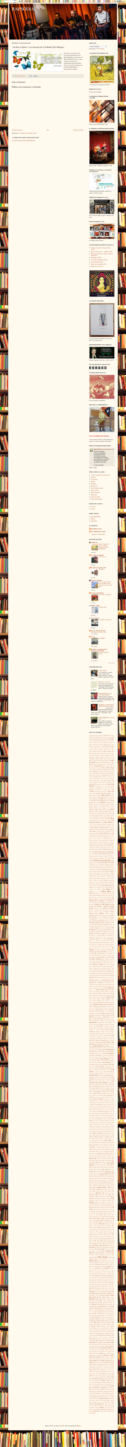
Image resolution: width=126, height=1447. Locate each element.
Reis (113, 1301)
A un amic (109, 749)
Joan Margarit (109, 1049)
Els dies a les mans (105, 944)
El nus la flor (110, 928)
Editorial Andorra (106, 909)
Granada (91, 1004)
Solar (108, 1344)
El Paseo (97, 930)
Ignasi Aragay (92, 1019)
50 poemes (110, 742)
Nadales (91, 1202)
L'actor (90, 1093)
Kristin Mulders (110, 1091)
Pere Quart (111, 1253)
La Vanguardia (109, 1115)
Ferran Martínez (101, 975)
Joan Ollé (98, 1051)
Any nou (102, 786)
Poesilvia (102, 1270)
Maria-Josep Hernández (101, 1164)
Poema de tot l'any (99, 1264)
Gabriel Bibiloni (98, 993)
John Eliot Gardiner (109, 1060)
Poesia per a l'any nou (104, 682)
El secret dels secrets (109, 933)
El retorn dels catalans (99, 933)
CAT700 (109, 846)
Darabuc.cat (94, 486)
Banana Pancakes (107, 799)
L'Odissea (100, 1099)
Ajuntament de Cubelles (99, 755)
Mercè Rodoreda (110, 1178)
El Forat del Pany (97, 924)
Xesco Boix (96, 1411)
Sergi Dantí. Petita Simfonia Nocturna (103, 1329)
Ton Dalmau (103, 1373)
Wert (99, 1405)
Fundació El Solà (109, 990)
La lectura (103, 1104)
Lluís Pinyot (92, 1146)
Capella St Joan (92, 829)
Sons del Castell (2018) (97, 262)
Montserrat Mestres (94, 1195)
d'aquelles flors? (106, 873)
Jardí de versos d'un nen (109, 1038)
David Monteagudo (103, 878)
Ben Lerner (96, 802)
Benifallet (102, 802)
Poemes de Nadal (95, 497)
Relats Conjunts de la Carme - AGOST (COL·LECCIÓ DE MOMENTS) (104, 546)
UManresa (109, 1382)
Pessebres (95, 1257)
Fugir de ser (92, 989)
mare (113, 1158)
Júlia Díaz (96, 1086)
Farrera (96, 973)
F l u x (93, 637)
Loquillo (106, 1147)
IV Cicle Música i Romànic (102, 1035)
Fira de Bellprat (98, 982)
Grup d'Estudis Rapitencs (108, 1004)
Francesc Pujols (111, 986)
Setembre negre (102, 607)
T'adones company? (105, 1357)
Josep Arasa (92, 1073)
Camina (101, 822)
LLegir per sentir (97, 1133)
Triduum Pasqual (97, 1378)
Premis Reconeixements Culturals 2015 (100, 1282)
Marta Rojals (102, 1173)
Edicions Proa (92, 909)
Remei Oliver (97, 1302)
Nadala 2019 (105, 1200)
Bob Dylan (102, 813)
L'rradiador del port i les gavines (96, 1100)
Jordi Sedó (103, 1069)
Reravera (108, 1302)
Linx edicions (98, 1131)
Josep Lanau (111, 1073)
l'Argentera (100, 1095)
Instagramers (111, 1028)
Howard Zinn (98, 1015)
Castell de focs (106, 842)
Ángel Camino (102, 773)
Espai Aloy (104, 966)
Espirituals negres (98, 968)
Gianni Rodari (110, 997)
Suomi (101, 1355)
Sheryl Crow (92, 1337)
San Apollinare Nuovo (109, 1317)
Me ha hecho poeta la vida (103, 1176)
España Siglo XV (110, 966)
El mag (111, 924)
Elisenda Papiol (97, 942)
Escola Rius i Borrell (109, 964)
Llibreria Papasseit (96, 1138)
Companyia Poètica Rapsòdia (101, 860)
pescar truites (111, 1254)
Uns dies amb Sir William (99, 1389)
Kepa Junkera (103, 1090)
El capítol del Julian (108, 919)
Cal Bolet (106, 818)
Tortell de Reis (102, 1375)
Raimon (97, 1293)
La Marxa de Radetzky (97, 1109)
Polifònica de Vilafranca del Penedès (98, 1271)
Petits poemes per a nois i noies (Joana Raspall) (105, 694)
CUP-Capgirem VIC (98, 873)
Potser (90, 1275)
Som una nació (92, 1346)
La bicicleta (105, 1100)
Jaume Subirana (98, 1046)
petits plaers (96, 1259)
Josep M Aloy (93, 1075)
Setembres (96, 1335)
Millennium (95, 1185)
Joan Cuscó (98, 1048)
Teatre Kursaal (93, 1364)
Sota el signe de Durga (99, 1349)
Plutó (90, 1264)
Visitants (112, 1400)
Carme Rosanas (92, 835)
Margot (90, 1160)
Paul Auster (103, 1242)
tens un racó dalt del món (98, 631)
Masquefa (91, 1175)
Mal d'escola (94, 1153)
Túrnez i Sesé (105, 1380)
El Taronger (97, 937)
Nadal (112, 1198)
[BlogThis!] (31, 76)
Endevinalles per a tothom (105, 957)
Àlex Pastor (108, 762)
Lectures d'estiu (96, 1124)
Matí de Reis (96, 1175)
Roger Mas (100, 1310)
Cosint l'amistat (102, 670)
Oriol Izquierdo (103, 1231)
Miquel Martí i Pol (104, 1187)
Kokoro (91, 1091)
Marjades (91, 1171)
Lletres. (90, 1135)
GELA (93, 995)
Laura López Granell (97, 1120)
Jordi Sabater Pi (96, 1069)
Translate (101, 49)
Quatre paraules (101, 1288)
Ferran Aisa (94, 975)
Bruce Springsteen (100, 817)
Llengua (104, 1133)
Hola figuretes (111, 1011)
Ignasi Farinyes (107, 1019)
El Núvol (93, 507)
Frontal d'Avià (100, 988)
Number (98, 1220)
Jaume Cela (102, 1044)
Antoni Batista (104, 780)
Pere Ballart (111, 1249)
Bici (103, 809)
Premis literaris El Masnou (102, 1281)
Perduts (107, 1249)
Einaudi (96, 915)
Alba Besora (92, 759)
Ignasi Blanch (100, 1019)
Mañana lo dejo (101, 1153)
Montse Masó (104, 1191)
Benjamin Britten (110, 802)
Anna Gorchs (111, 775)
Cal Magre (111, 818)
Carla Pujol (103, 829)
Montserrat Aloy (100, 1193)
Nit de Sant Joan (96, 1209)
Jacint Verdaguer (97, 1037)
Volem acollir (92, 1402)
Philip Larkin (93, 1261)
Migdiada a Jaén (110, 1182)
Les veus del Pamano (106, 1129)
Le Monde (111, 1120)
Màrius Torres (111, 1169)
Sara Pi (105, 1324)
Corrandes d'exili (105, 867)
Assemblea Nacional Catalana (103, 793)
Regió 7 (101, 1301)
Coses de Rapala (96, 869)
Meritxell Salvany (93, 1180)
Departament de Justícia (101, 884)
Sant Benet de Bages (94, 1319)
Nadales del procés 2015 (108, 1202)
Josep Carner (98, 1073)
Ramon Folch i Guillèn (105, 1293)
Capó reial (98, 829)
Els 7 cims (110, 942)
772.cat (101, 746)
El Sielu (102, 935)
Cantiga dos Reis (103, 827)
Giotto (112, 999)
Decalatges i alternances (109, 880)
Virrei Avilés (106, 1400)
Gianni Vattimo (92, 999)
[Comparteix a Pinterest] (37, 76)
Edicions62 (98, 909)
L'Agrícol (95, 1093)
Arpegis (105, 789)
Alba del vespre (99, 759)
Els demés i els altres (96, 944)
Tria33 (90, 1378)
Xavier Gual (108, 1409)
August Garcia (105, 795)
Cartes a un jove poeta (94, 838)
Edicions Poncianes (108, 908)
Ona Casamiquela (101, 1229)
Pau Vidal (96, 1242)
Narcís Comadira (99, 1204)
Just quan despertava (96, 1088)
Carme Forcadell (96, 833)
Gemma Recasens (107, 995)
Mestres (99, 1180)
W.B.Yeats (91, 1404)
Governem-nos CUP (93, 1002)
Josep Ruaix (95, 1081)
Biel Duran (107, 809)
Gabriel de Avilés (106, 993)
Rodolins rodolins (93, 1310)
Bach (102, 799)
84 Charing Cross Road (108, 746)
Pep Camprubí (105, 1243)
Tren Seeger (110, 1377)
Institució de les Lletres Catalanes (97, 1029)
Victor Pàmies (101, 1397)
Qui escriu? (108, 1289)
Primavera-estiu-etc (93, 1284)
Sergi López (94, 1331)
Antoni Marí (111, 780)
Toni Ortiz (109, 1373)
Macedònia (107, 1151)
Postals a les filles (93, 1273)
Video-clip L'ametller (109, 1396)
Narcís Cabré (92, 1204)
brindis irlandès (92, 817)
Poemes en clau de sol (109, 1264)
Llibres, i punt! (95, 605)
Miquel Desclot (93, 1187)
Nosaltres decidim (93, 1216)
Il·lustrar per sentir (104, 1020)
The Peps (109, 1366)
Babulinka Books (96, 799)
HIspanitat (91, 1011)
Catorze (93, 509)
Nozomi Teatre (92, 1220)
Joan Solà (103, 1055)
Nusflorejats (108, 1223)
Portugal (109, 1271)
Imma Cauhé (111, 1020)
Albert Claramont (107, 758)
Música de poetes (95, 492)
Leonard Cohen (95, 1126)
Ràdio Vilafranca (107, 1291)
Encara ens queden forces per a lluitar (105, 955)
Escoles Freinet (92, 966)
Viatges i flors (111, 1393)
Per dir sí (112, 1247)
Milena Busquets (110, 1184)
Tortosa (107, 1375)
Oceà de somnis (93, 1225)
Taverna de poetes (98, 1362)
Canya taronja (111, 827)
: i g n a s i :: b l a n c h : (98, 534)
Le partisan (91, 1122)
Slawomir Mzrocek (93, 1344)
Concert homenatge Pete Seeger (105, 862)
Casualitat (102, 845)
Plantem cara (103, 1262)
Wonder (102, 1407)
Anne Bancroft (95, 778)
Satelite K (109, 1324)
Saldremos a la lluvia (105, 1315)
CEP (94, 856)
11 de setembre (110, 739)
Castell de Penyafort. (109, 844)
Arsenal (109, 789)
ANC (99, 771)
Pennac (100, 1243)
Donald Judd (107, 895)
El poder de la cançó (100, 931)
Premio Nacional (104, 1279)
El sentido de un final (94, 935)
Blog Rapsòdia (105, 811)
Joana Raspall (104, 1059)
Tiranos (91, 1371)
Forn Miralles (96, 986)
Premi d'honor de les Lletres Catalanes (101, 1275)
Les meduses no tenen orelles (95, 1129)
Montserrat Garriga (110, 1193)
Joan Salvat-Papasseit (108, 1053)
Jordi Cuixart (92, 1066)
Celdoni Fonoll (106, 849)
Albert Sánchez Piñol (101, 762)
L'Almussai (99, 1093)
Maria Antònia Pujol (97, 1160)
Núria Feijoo (104, 1222)
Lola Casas (101, 1147)
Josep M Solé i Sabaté (106, 1077)
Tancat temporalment (102, 1358)
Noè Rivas (100, 1213)
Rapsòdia (92, 1299)
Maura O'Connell (93, 1176)
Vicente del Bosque (110, 1395)
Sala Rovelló (97, 1315)
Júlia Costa (91, 1086)
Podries (93, 1264)
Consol (107, 866)
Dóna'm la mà (100, 895)
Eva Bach (93, 971)
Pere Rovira (91, 1254)
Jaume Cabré (96, 1044)
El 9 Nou (104, 917)
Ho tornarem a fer (102, 1011)
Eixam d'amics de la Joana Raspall (106, 915)
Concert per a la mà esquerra (96, 864)
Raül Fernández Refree (108, 1299)
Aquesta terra (92, 788)
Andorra (102, 771)
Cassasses (91, 842)
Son (97, 1346)
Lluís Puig (98, 1146)
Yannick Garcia (110, 1411)
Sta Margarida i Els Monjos (98, 1351)
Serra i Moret (108, 1331)
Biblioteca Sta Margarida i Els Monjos (104, 808)
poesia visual (96, 1270)
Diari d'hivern (96, 893)
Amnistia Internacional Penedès (96, 769)
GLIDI (98, 1000)
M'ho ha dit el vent (100, 1151)
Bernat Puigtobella (110, 804)
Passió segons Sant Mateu (96, 1240)
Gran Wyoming (110, 1002)
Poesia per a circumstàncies (103, 1268)
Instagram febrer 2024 (94, 1028)
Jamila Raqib (92, 1038)
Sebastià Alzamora (96, 1326)
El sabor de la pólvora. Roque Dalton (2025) (100, 248)
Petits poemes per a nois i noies (107, 1259)
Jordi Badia (111, 1064)
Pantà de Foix (96, 1234)
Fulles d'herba (100, 990)
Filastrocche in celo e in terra (108, 977)
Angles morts (92, 775)
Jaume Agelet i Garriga (94, 1042)
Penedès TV (96, 1243)
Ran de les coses (99, 1297)
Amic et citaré (106, 766)
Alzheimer (91, 766)
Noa (97, 1213)
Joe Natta (103, 1060)
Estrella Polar (96, 970)
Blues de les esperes (95, 813)
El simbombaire (109, 935)
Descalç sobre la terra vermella (95, 885)
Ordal (90, 1231)
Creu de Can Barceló (109, 871)
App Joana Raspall (109, 786)
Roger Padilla (106, 1310)
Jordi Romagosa (102, 1068)
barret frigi (108, 800)
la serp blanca (95, 618)
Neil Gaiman (95, 1207)
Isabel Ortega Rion (106, 1033)
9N (112, 748)
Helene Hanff (99, 1010)
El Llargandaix (105, 924)
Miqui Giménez (96, 1189)
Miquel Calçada (110, 1185)
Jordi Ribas (95, 1068)
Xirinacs (105, 1411)
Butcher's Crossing (100, 818)
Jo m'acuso (111, 1046)
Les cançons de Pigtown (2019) (99, 260)
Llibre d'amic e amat (109, 1135)
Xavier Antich (95, 1409)
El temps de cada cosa (106, 937)
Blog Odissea (99, 811)
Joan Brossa (92, 1048)
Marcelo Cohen (100, 1158)
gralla (102, 1002)
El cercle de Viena (94, 922)
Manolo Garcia (103, 1155)
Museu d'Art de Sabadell (105, 1196)
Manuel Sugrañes (102, 1156)
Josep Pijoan (96, 1079)
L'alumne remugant (107, 1093)
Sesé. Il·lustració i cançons (98, 531)
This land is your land (102, 1367)
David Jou (96, 878)
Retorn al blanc (105, 1304)
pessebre (91, 1257)
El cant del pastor (100, 919)
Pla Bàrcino (97, 1262)
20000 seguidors (104, 740)
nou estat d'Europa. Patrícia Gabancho (105, 1216)
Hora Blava (92, 1015)
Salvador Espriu (96, 1317)
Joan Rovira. (99, 1053)
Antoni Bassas (97, 780)
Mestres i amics (93, 1182)
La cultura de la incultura (104, 1102)
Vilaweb (101, 1398)
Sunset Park (96, 1355)
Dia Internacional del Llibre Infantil (103, 887)
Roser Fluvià (108, 1311)
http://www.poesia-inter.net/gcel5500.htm (24, 140)
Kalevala (108, 1088)
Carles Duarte (92, 831)
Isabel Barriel (92, 1033)
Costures (112, 869)
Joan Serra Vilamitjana (95, 1055)
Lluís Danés (95, 1142)
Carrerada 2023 (92, 836)
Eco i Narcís (99, 899)
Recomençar (96, 1301)
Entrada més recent (17, 130)
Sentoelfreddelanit (93, 1328)
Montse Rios (92, 1193)
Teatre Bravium (110, 1362)
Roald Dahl (102, 1306)
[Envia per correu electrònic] (30, 76)
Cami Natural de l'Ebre (105, 820)
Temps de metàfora (96, 580)
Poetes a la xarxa (109, 1270)
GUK (96, 1008)
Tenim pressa (100, 1364)
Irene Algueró (111, 1031)
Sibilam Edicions (93, 1339)
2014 (109, 740)
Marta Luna (108, 1171)
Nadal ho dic (99, 1200)
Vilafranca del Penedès (94, 1398)
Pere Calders (92, 1251)
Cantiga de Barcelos (94, 827)
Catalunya (97, 847)
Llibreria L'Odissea (94, 1137)
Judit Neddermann (95, 516)
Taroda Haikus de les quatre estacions (99, 1360)
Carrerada (98, 835)
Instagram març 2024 (103, 1028)
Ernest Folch (98, 961)
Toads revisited (106, 1371)
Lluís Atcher (107, 1140)
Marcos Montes (107, 1158)
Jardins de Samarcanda (101, 1040)
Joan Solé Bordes (110, 1055)
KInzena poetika (110, 1090)
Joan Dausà (94, 521)
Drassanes (109, 897)
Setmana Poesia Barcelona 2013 (106, 1335)
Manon (108, 1155)
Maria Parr (102, 1162)
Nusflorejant (102, 1224)
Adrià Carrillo (97, 753)
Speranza (106, 1349)
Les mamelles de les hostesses (107, 1127)
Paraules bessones (108, 1234)
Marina (102, 1167)
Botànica (97, 815)
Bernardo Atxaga (93, 804)
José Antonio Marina (109, 1071)
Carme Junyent (104, 833)
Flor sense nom (97, 984)
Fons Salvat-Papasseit (107, 984)
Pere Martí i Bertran (98, 1253)
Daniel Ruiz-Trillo (95, 875)
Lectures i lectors (104, 1124)
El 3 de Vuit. (99, 917)
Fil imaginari (98, 977)
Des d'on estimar (110, 884)
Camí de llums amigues (94, 820)
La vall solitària (102, 1115)
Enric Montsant (105, 959)
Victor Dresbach (93, 1397)
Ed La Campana (99, 901)
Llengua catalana (110, 1133)
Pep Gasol (105, 1245)
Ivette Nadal (111, 1035)
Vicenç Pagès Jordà (95, 1395)
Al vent (112, 757)
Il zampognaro (96, 1020)
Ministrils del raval (103, 1185)
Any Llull (97, 786)
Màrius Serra (104, 1169)
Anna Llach (91, 776)
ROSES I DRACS (97, 1313)
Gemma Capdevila (99, 995)
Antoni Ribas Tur (110, 782)
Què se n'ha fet (102, 1289)
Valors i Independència (98, 1391)
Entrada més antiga (78, 130)
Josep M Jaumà (108, 1075)
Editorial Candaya (99, 911)
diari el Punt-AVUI (104, 893)
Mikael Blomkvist (102, 1184)
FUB (105, 988)
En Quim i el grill (96, 953)
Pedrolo (91, 1243)
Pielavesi (103, 1261)
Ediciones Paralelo (106, 902)
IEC (111, 1017)
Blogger (79, 1426)
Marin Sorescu (97, 1167)
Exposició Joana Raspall (105, 971)
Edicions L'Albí (98, 908)
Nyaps (112, 1223)
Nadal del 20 (92, 1200)
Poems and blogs (103, 1266)
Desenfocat (101, 569)
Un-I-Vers (97, 1386)
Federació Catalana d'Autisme (105, 973)
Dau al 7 (99, 876)
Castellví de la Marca (94, 846)
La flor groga (98, 1104)
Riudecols (97, 1306)
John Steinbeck (98, 1062)
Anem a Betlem (96, 773)
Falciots (112, 971)
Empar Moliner (97, 952)
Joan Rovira (92, 1053)
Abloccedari (100, 751)
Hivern (95, 1011)
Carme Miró (111, 833)
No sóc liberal (92, 1213)
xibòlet (101, 1411)
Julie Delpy (107, 1086)
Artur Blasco (98, 791)
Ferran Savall (108, 975)
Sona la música (102, 1346)
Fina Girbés (99, 980)
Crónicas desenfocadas (97, 593)
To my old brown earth (98, 1371)
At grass (95, 795)
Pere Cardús (98, 1251)
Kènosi (98, 1090)
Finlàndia (91, 982)
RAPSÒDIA (23, 9)
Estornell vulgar (110, 968)
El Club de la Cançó (104, 922)
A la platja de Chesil (101, 749)
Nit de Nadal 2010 (108, 1207)
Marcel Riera (92, 1158)
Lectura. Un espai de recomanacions (100, 475)
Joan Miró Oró (92, 1051)
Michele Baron (103, 1182)
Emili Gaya (103, 950)
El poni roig (109, 931)
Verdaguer (112, 1391)
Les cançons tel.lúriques (104, 1126)
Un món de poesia (100, 1384)
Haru (113, 1008)
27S (112, 740)
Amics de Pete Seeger (107, 768)
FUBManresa (110, 988)
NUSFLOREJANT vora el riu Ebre (106, 718)
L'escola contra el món (99, 1097)
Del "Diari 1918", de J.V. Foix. (98, 632)
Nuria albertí (92, 1222)
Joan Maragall (101, 1050)
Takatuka (112, 1357)
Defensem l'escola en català (95, 882)
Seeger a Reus (105, 1326)
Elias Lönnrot (106, 940)
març (107, 1156)
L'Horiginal (95, 1099)
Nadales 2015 (98, 1202)
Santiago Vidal (92, 1324)
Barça (93, 800)
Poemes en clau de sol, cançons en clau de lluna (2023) (102, 254)
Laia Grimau (98, 1119)
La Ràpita (106, 1113)
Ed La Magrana (108, 901)
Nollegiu (105, 1213)
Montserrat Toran (104, 1194)
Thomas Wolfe (92, 1369)
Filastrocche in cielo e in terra (96, 979)
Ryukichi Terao (105, 1313)
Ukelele (104, 1382)
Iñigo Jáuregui (99, 1024)
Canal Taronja (100, 824)
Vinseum (106, 1398)
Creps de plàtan (100, 871)
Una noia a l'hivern (104, 1386)
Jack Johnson (105, 1037)
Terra (106, 1364)
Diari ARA (106, 891)
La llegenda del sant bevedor (100, 1108)
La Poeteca (94, 1111)
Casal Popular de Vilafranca (108, 840)
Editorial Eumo (93, 913)
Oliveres (95, 1227)
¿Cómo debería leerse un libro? (96, 735)
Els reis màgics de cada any (104, 948)
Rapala (108, 1297)
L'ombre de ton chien (109, 1099)
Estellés (104, 968)
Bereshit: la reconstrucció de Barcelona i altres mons (99, 650)
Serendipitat (105, 1328)
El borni (108, 917)
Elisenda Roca (104, 942)
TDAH (104, 1362)
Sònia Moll (95, 1348)
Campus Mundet (107, 822)
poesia (109, 1266)
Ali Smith (107, 764)
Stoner (101, 1353)
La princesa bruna (100, 1113)
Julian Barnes (102, 1086)
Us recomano (108, 1389)
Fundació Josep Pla (93, 991)
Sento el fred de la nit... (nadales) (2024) (101, 251)
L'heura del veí (102, 556)
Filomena (91, 981)
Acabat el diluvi (107, 751)
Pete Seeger (103, 1256)
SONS (99, 1348)
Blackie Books (92, 811)
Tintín (98, 1369)
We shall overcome (107, 1404)
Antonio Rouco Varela (102, 784)
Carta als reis (111, 836)
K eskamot (103, 1088)
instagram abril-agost (109, 1026)
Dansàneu (109, 875)
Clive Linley (108, 858)
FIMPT (95, 980)
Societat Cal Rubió (102, 1344)
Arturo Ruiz (92, 793)
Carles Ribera (108, 831)
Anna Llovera (98, 777)
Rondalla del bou (102, 1311)
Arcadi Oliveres (98, 789)
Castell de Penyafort (98, 844)
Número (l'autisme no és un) (107, 1220)
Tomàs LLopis (95, 1373)
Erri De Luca (105, 961)
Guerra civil (92, 1008)
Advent (102, 753)
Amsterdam (106, 769)
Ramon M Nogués (96, 1295)
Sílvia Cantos (111, 1340)
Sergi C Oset (92, 1329)
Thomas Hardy (111, 1367)
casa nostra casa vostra (97, 840)
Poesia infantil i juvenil (97, 488)
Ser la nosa (100, 1328)
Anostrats (93, 477)
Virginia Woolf (99, 1400)
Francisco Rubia (92, 988)
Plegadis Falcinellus (110, 1262)
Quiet (113, 1289)
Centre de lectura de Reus (95, 855)
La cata (96, 1102)
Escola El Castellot (98, 964)
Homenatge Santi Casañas (108, 1013)
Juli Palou (111, 1084)
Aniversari (105, 775)
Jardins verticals (110, 1040)
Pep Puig (91, 1247)
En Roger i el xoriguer (106, 953)
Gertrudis (99, 997)
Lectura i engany (106, 1122)
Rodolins (112, 1308)
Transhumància (103, 1377)
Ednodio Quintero (109, 913)
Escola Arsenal (95, 962)
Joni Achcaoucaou (98, 1064)
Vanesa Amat (106, 1391)
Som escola (111, 1344)
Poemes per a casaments (94, 1266)
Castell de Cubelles (98, 842)
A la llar (94, 749)
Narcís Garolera (106, 1204)
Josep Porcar (108, 1079)
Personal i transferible (99, 1254)
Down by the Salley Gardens (99, 897)
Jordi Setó (108, 1069)
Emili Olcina (108, 950)
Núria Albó (98, 1222)
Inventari (98, 1031)
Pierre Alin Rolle (110, 1261)
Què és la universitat (109, 1288)
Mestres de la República (108, 1180)
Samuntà (102, 1317)
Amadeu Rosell (98, 766)
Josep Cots (105, 1073)
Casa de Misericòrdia (105, 838)
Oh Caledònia (108, 1225)
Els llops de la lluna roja (98, 946)
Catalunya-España (103, 847)
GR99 (99, 1002)
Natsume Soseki (100, 1205)
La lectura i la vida (110, 1104)
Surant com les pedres (95, 1357)
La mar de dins (109, 1108)
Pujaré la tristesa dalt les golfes (107, 1286)
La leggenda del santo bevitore (104, 1106)
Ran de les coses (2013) (97, 266)
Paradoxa (101, 1234)
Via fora (101, 1393)
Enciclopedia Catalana (94, 957)
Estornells (91, 970)
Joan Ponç (103, 1051)
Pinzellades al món (96, 529)
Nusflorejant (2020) (96, 257)
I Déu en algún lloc (107, 1015)
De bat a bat (110, 878)
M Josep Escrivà (109, 1149)
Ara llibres (98, 788)
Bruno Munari (107, 817)
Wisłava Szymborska (105, 1405)
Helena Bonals (92, 1009)
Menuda (104, 1178)
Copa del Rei (94, 867)
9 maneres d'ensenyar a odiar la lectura (98, 748)
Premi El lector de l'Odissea (107, 1277)
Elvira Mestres (97, 950)
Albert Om (107, 760)
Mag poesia (94, 495)
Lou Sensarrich (96, 1149)
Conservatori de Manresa (99, 865)
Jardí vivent (92, 1040)
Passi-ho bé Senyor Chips (95, 1238)
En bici (103, 952)
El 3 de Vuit (92, 917)
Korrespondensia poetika (100, 1091)
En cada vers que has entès (98, 568)
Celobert (112, 849)
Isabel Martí (98, 1033)
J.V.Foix (91, 1037)
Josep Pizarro (102, 1079)
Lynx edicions (103, 1149)
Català (113, 845)
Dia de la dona (106, 885)
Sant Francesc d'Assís (104, 1319)
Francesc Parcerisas (103, 986)
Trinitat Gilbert (104, 1378)
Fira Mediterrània (107, 982)
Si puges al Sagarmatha (108, 1337)
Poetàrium (93, 484)
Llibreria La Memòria (104, 1137)
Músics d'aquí (97, 1198)
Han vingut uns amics (106, 1008)
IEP (113, 1017)
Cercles (97, 856)
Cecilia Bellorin (98, 849)
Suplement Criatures (108, 1355)
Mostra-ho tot (111, 662)
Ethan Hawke (103, 970)
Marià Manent (95, 1162)
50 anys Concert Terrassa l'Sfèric (99, 742)
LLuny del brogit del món (106, 1146)
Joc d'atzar (111, 1059)
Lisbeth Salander (105, 1131)
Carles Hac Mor (100, 831)
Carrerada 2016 (110, 835)
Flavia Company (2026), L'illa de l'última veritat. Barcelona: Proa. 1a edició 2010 (105, 584)
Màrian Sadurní (97, 1165)
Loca (97, 1147)
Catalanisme (91, 847)
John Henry (92, 1062)
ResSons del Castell (97, 1304)
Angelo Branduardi (110, 773)
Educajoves (92, 915)
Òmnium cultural (102, 1227)
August (98, 795)
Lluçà (102, 1140)
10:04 (94, 737)
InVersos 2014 (103, 1031)
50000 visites (107, 744)
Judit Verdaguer (105, 1084)
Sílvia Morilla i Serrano (101, 1342)
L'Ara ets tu (95, 1095)
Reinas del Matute (108, 1301)
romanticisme (95, 1311)
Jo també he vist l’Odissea (105, 619)
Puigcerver (98, 1286)
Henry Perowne (105, 1009)
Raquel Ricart (99, 1299)
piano (99, 1261)
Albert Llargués (101, 760)
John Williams (106, 1062)
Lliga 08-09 (94, 1140)
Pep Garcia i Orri (97, 1245)
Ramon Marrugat (105, 1295)
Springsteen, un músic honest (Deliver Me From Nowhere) (106, 705)
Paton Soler (107, 1240)
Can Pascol (94, 824)
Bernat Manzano (101, 804)
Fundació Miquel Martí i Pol (104, 991)
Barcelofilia (97, 800)
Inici (48, 130)
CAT (106, 846)
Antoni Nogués (101, 782)
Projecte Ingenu (101, 1284)
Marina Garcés (108, 1167)
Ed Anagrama (109, 899)
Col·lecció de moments (97, 555)
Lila (94, 1131)
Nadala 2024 (111, 1200)
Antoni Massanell (93, 782)
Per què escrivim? (100, 1249)
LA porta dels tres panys (102, 1111)
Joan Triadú (108, 1057)
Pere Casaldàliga (106, 1251)
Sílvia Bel (105, 1340)
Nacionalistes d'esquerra (106, 1198)
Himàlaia (112, 1010)
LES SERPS (102, 638)
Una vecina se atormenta (105, 594)
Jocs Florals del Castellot (94, 1060)
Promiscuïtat (93, 1286)
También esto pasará (93, 1358)
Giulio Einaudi (92, 1000)
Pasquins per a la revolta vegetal (101, 1236)
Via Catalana (96, 1393)
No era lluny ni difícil (109, 1211)
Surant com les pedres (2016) (98, 264)
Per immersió (92, 1249)
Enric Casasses (96, 959)
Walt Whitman (99, 1404)
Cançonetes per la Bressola (100, 826)
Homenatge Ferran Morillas (95, 1013)
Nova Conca (92, 1218)
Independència (93, 1022)
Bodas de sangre (108, 813)
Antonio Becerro (93, 784)
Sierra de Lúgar (101, 1339)
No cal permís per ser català (107, 1209)
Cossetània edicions (105, 869)
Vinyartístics (111, 1398)
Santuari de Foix (99, 1324)
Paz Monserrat (110, 1242)
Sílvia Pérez (111, 1342)
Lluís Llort (105, 1142)
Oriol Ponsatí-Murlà (98, 1233)
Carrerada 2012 (103, 835)
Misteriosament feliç (105, 1189)
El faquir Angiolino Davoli (104, 653)
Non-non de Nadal (93, 1214)
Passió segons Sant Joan (108, 1238)
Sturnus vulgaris (106, 1353)
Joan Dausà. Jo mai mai (106, 1047)
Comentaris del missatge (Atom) (28, 133)
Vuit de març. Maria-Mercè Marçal (105, 1402)
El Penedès (101, 930)
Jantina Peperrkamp (99, 1038)
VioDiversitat (92, 1400)
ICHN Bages (106, 1017)
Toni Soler (96, 1375)
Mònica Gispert (96, 1191)
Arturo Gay (104, 791)
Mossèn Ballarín (95, 1196)
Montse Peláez (111, 1191)
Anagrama (95, 771)
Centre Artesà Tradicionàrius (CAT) (96, 851)
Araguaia (91, 789)
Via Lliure (105, 1393)
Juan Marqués (111, 1082)
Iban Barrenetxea (98, 1017)
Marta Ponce (96, 1173)
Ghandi (103, 997)
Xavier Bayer (101, 1409)
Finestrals (111, 981)
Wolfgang (97, 1407)
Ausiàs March (111, 797)
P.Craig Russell (107, 1233)
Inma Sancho (106, 1024)
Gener (113, 995)
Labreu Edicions (110, 1117)
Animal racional (98, 775)
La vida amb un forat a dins (100, 1117)
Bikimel (93, 519)
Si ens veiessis (99, 1337)
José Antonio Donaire (98, 1071)
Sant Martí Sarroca (103, 1321)
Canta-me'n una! (110, 826)
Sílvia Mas (92, 1342)
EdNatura (101, 913)
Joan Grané (95, 1049)
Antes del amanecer (104, 778)
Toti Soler (111, 1375)
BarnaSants (103, 800)
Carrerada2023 (99, 836)
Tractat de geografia (94, 1377)
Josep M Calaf (101, 1075)
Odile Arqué (101, 1225)
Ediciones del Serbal (97, 902)
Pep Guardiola (111, 1245)
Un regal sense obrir (108, 1384)
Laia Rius (104, 1118)
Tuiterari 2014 (98, 1380)
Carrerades (105, 837)
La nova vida (106, 1109)
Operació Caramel (110, 1229)
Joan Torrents (102, 1057)
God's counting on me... (107, 1000)
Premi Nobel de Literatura (95, 1279)
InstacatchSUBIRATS (98, 1026)
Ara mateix (104, 788)
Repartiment (103, 1302)
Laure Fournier (105, 1120)
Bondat (93, 815)
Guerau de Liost (110, 1006)
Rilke (94, 1306)
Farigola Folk (92, 973)
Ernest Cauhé (92, 961)
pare (113, 1234)
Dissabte (94, 895)
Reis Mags (91, 1302)
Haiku (99, 1008)
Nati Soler (94, 1205)
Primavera (111, 1282)
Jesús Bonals (106, 1046)
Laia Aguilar (92, 1118)
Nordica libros (103, 1215)
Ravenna (91, 1301)
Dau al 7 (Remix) (106, 876)
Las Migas (108, 1118)
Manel (106, 1153)
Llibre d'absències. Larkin (98, 1135)
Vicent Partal (102, 1395)
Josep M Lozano (97, 1077)
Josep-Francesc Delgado (101, 1082)
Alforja (95, 764)
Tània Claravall (111, 1358)
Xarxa (106, 1407)
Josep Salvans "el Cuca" (105, 1081)
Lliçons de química (104, 1138)
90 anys (109, 748)
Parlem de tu (92, 1236)
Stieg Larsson (96, 1353)
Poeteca (93, 481)
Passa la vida (111, 1236)
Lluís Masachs (103, 1144)
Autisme (91, 799)
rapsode (112, 1297)
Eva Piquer (97, 971)
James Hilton (111, 1037)
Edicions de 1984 (99, 904)
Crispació (91, 873)
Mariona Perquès (97, 1169)
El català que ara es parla (109, 920)
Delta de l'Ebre (105, 882)
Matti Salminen (111, 1175)
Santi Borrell (103, 1322)
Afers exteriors (107, 753)
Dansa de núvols (103, 875)
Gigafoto (99, 999)
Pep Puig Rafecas (105, 1247)
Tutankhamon (100, 1382)
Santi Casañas (110, 1322)
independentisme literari (102, 1022)
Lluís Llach (100, 1142)
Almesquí (112, 764)
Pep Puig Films (98, 1247)
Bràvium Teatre (103, 815)
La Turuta (96, 1115)
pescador (106, 1254)
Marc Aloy (111, 1156)
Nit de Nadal (101, 1207)
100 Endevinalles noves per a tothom (104, 737)
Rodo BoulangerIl (106, 1308)
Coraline (100, 867)
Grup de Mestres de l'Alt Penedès (97, 1006)
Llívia (99, 1140)
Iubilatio (94, 1035)
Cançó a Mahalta (107, 824)
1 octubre (105, 735)
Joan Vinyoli (97, 1059)
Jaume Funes (108, 1044)
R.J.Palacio (92, 1291)
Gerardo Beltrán (93, 997)
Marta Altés (96, 1171)
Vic (90, 1395)
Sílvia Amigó (99, 1340)
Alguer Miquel (100, 764)
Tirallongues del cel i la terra (107, 1369)
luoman (62, 1426)
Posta (113, 1271)
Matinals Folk (103, 1175)
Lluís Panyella (111, 1144)
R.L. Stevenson (99, 1291)
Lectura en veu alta (98, 1122)
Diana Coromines (97, 891)
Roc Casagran (108, 1306)
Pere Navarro (106, 1253)
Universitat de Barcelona (99, 1388)
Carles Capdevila (110, 829)
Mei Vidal (112, 1176)
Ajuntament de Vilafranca (105, 757)
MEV (98, 1182)
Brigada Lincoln (110, 815)
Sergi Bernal (111, 1328)
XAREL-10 (94, 542)
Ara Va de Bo (110, 788)
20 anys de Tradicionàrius (94, 740)
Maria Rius (108, 1162)
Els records (94, 948)
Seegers (112, 1326)
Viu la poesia (94, 479)
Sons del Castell (106, 1348)
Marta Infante (102, 1171)
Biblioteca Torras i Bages (95, 809)
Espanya (91, 968)
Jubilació (91, 1084)
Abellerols (95, 751)
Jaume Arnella (102, 1042)
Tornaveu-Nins (95, 490)
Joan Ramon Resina (110, 1051)
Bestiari (90, 806)
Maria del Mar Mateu (106, 1160)
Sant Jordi (96, 1321)
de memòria (100, 880)
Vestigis (90, 1393)
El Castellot (100, 920)
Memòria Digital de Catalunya (95, 1178)
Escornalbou (98, 966)
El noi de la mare (103, 928)
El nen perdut (95, 928)
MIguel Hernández (93, 1184)
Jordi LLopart (108, 1066)
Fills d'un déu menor (109, 979)
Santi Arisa (96, 1322)
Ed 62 (104, 899)
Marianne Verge (105, 1165)
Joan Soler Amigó (93, 1057)
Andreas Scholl (107, 771)
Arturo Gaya (110, 791)
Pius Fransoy (92, 1262)
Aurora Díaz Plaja (102, 797)
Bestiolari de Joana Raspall (99, 806)
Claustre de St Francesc (99, 858)
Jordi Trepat (105, 1064)
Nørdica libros (110, 1214)
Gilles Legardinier (106, 999)
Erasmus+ (112, 959)
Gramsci (105, 1002)
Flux (101, 984)
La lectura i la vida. (93, 1106)
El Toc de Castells (103, 939)
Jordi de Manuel (100, 1066)
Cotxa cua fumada (93, 871)
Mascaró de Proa (109, 1173)
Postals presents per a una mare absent (105, 1273)
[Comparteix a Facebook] (35, 76)
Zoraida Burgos (92, 1413)
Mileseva (91, 1185)
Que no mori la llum (94, 1289)
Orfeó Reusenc (95, 1231)
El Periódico (107, 930)
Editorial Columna (109, 911)
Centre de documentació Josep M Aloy (104, 853)
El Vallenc (110, 939)
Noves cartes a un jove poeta (105, 1218)
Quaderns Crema (93, 1288)
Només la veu (111, 1213)
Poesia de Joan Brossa (96, 499)
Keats (95, 1090)
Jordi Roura (109, 1068)
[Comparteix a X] (33, 76)
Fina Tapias (106, 981)
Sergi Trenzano (101, 1331)
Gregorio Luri (97, 1004)
